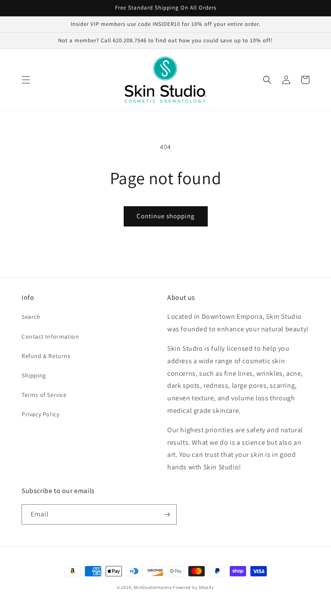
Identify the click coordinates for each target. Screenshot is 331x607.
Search (31, 317)
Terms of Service (44, 395)
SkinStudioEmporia (153, 587)
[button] (25, 79)
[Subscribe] (166, 514)
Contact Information (50, 336)
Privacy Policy (40, 414)
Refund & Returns (46, 356)
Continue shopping (166, 216)
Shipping (34, 375)
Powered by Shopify (193, 587)
